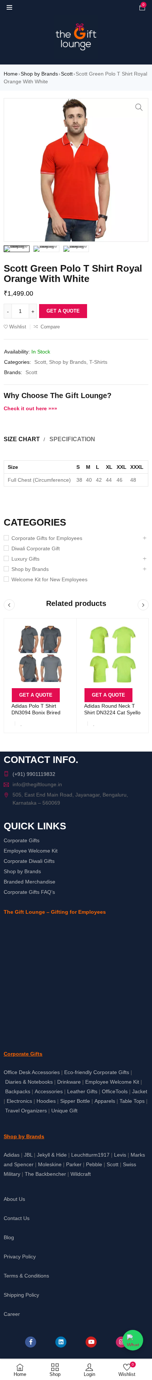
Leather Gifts (82, 1091)
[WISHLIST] (21, 723)
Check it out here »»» (30, 408)
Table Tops (132, 1101)
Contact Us (17, 1218)
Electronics (19, 1101)
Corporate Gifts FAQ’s (29, 892)
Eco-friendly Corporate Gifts (96, 1072)
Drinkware (69, 1082)
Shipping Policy (21, 1295)
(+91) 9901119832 (34, 774)
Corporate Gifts (21, 840)
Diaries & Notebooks (29, 1082)
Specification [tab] (72, 439)
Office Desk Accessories (32, 1072)
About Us (14, 1199)
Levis (120, 1155)
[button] (139, 107)
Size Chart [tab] (22, 439)
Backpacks (17, 1091)
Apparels (104, 1101)
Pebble (94, 1164)
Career (12, 1314)
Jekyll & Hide (52, 1155)
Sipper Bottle (75, 1101)
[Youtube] (91, 1342)
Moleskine (50, 1164)
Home (11, 74)
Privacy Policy (20, 1256)
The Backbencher (45, 1174)
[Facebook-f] (30, 1342)
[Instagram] (121, 1342)
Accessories (49, 1091)
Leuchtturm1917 (90, 1155)
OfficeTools (115, 1091)
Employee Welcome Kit (31, 851)
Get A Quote (63, 311)
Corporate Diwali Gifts (29, 861)
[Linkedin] (60, 1342)
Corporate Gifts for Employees (46, 538)
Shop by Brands (39, 74)
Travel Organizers (26, 1111)
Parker (74, 1164)
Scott (67, 74)
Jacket (139, 1091)
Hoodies (46, 1101)
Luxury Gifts (25, 559)
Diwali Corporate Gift (35, 548)
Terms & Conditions (26, 1276)
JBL (28, 1155)
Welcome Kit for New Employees (49, 579)
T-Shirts (98, 362)
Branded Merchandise (29, 882)
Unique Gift (64, 1111)
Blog (9, 1237)
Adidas (12, 1155)
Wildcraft (80, 1174)
